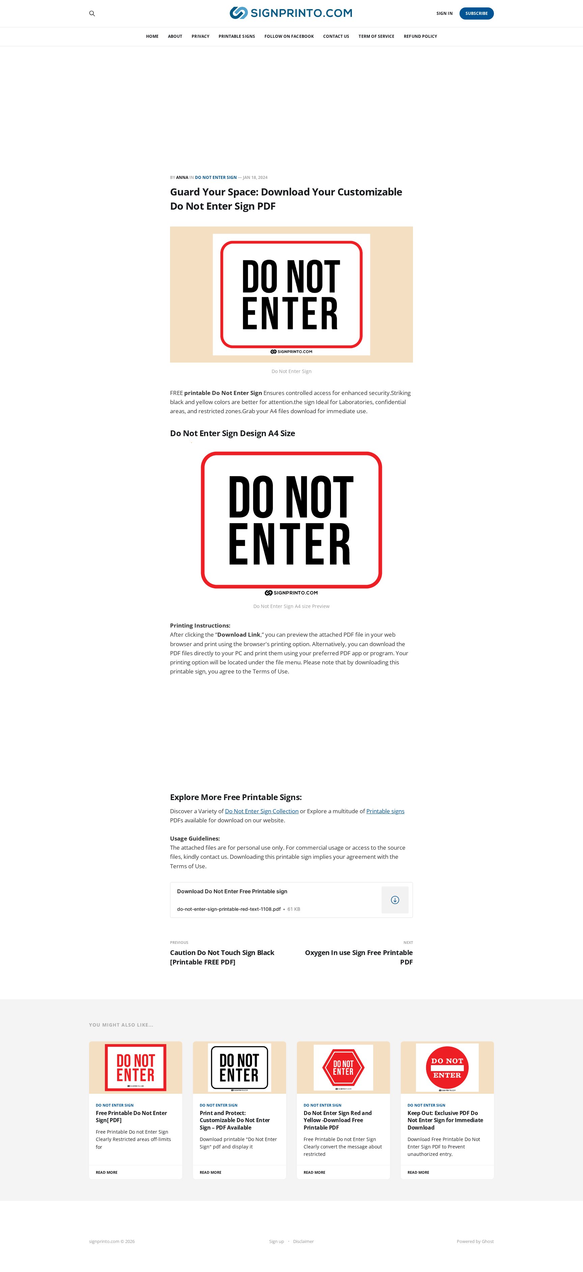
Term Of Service (376, 36)
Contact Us (336, 36)
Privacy (200, 36)
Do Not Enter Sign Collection (262, 811)
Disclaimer (303, 1241)
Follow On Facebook (289, 36)
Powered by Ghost (475, 1241)
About (175, 36)
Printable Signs (237, 36)
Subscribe (477, 13)
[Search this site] (92, 13)
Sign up (276, 1241)
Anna (182, 177)
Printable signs (385, 811)
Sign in (444, 13)
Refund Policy (420, 36)
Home (152, 36)
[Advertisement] (291, 96)
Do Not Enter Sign (216, 177)
